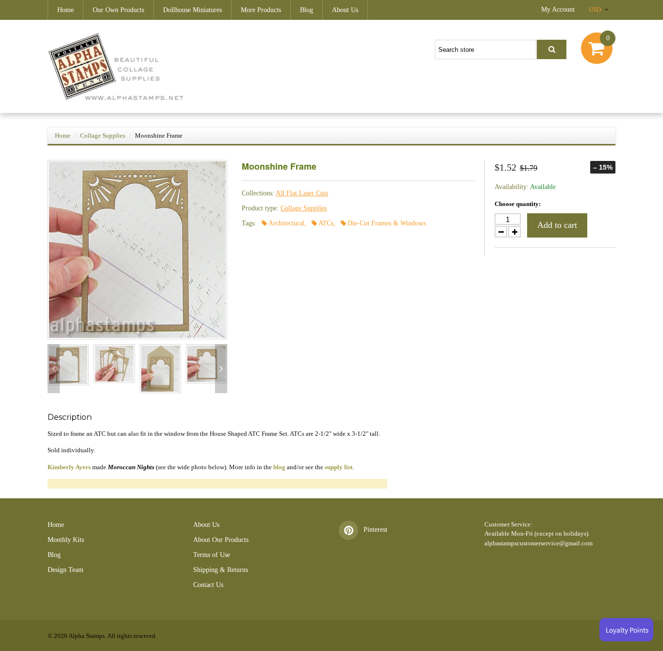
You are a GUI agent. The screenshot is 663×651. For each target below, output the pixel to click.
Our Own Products (118, 10)
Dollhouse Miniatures (192, 10)
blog (279, 467)
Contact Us (208, 584)
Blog (306, 10)
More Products (261, 10)
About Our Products (221, 539)
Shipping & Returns (220, 569)
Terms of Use (211, 554)
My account (558, 9)
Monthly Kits (66, 539)
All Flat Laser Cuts (302, 193)
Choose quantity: (518, 203)
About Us (345, 10)
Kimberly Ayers (69, 467)
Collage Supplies (102, 135)
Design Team (65, 569)
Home (65, 10)
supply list (338, 467)
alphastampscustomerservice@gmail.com (538, 543)
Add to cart (557, 225)
